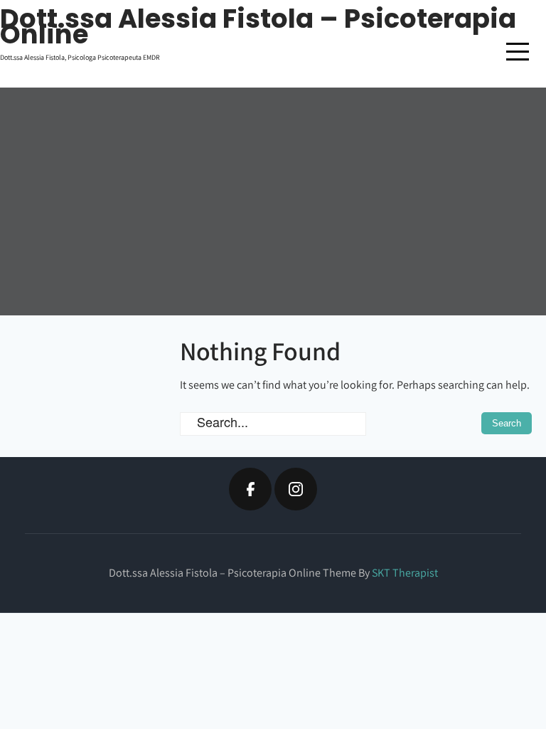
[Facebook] (250, 489)
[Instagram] (295, 489)
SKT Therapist (405, 572)
